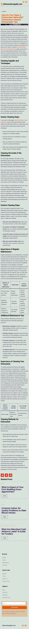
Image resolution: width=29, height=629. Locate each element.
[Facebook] (23, 2)
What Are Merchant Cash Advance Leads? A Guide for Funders (13, 531)
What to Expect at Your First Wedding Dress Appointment (12, 489)
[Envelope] (26, 2)
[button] (2, 475)
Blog (3, 590)
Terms (4, 576)
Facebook (5, 595)
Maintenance (5, 562)
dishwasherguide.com (9, 625)
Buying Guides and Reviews (8, 525)
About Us (4, 578)
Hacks (4, 560)
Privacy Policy (6, 581)
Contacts (4, 592)
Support (4, 573)
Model (2, 483)
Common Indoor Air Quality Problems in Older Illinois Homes (13, 510)
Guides (4, 557)
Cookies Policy (6, 597)
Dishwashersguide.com (12, 4)
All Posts (4, 565)
